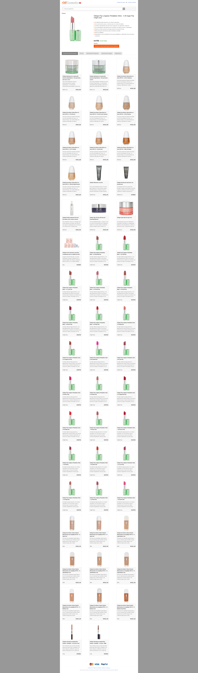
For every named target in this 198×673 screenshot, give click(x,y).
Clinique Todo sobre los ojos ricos (124, 217)
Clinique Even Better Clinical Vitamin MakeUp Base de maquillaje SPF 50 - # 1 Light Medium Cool (126, 534)
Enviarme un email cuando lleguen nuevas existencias (106, 46)
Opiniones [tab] (118, 53)
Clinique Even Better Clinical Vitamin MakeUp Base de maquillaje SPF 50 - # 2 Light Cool (71, 534)
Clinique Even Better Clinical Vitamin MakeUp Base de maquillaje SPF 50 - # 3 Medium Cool (71, 607)
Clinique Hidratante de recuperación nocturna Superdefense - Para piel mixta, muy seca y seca (72, 78)
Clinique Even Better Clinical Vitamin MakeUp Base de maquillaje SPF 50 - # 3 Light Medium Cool (71, 571)
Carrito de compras (132, 2)
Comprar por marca (121, 2)
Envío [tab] (81, 53)
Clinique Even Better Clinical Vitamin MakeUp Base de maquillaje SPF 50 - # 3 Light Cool (98, 534)
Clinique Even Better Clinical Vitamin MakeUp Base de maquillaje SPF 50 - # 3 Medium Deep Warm (126, 607)
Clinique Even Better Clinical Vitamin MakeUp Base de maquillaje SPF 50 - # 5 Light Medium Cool (126, 571)
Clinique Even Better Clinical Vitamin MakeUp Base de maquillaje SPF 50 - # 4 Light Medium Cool (98, 571)
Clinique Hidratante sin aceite (96, 182)
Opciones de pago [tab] (107, 53)
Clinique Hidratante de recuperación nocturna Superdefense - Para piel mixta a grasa (99, 78)
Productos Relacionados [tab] (70, 53)
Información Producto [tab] (92, 53)
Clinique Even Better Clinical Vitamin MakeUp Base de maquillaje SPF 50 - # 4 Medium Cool (98, 607)
